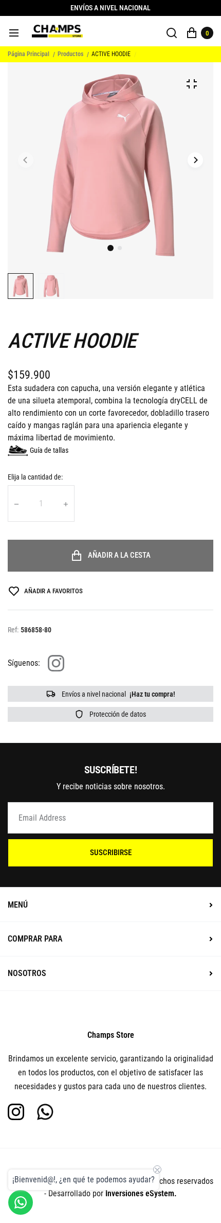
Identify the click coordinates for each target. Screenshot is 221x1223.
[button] (120, 248)
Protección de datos (117, 714)
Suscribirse (111, 852)
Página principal (28, 54)
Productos (70, 54)
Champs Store (110, 1035)
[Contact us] (20, 1202)
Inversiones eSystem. (141, 1193)
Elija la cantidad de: (35, 477)
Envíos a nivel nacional (117, 694)
